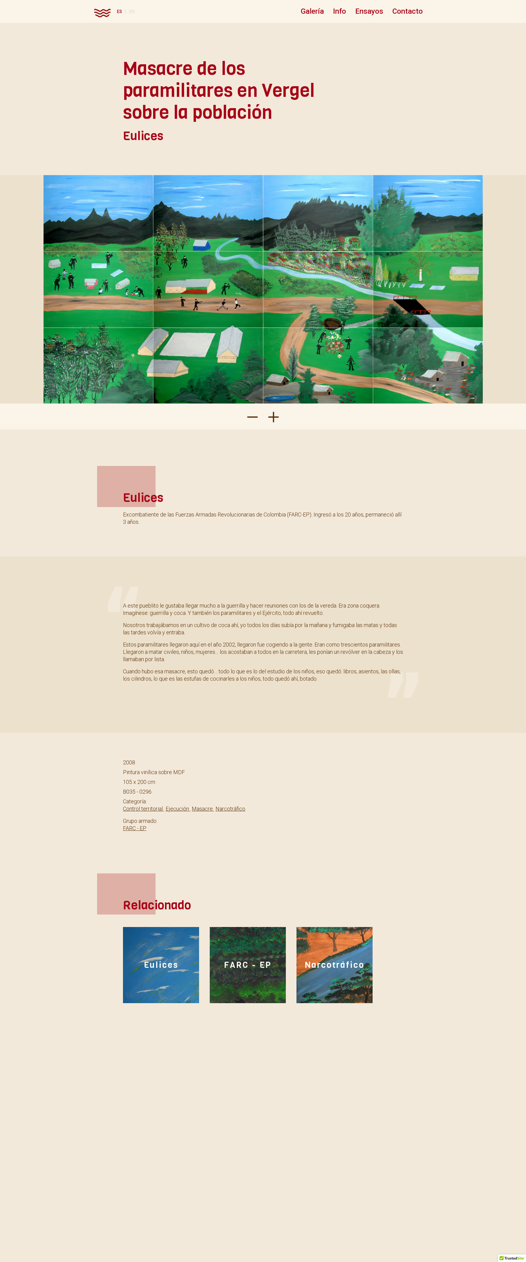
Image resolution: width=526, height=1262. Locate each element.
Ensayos (369, 11)
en (132, 11)
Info (339, 11)
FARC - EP (134, 828)
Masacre (203, 808)
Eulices (161, 965)
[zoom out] (273, 416)
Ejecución (178, 808)
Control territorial (143, 808)
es (119, 11)
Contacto (407, 11)
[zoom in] (252, 416)
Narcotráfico (230, 808)
